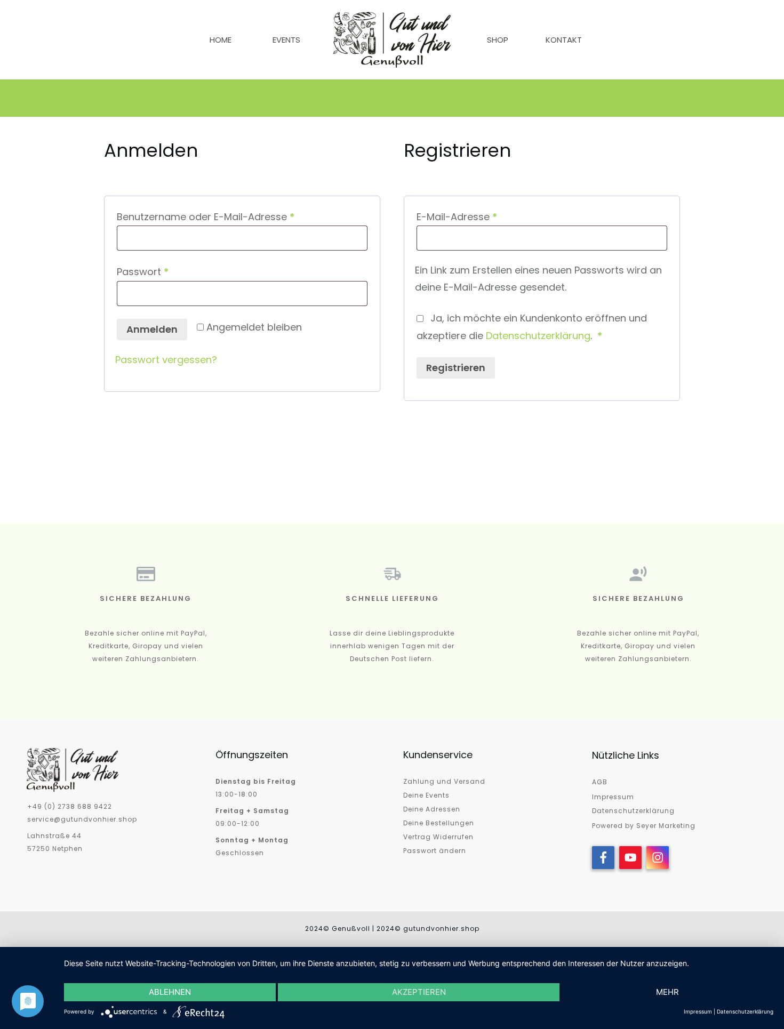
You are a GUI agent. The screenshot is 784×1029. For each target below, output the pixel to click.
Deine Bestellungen (438, 822)
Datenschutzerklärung (538, 335)
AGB (599, 781)
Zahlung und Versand (444, 781)
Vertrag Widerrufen (438, 836)
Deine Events (426, 795)
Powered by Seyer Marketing (643, 825)
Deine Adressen (431, 809)
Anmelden (152, 329)
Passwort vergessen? (166, 359)
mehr (667, 992)
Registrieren (455, 367)
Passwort (169, 271)
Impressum (613, 796)
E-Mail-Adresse (484, 216)
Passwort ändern (434, 850)
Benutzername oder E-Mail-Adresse (232, 216)
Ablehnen (170, 992)
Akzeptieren (419, 992)
